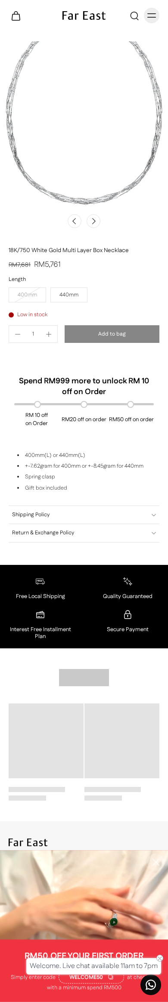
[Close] (156, 862)
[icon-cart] (18, 15)
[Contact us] (150, 984)
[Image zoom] (84, 125)
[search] (134, 15)
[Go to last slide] (74, 221)
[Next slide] (93, 221)
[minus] (17, 334)
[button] (112, 334)
